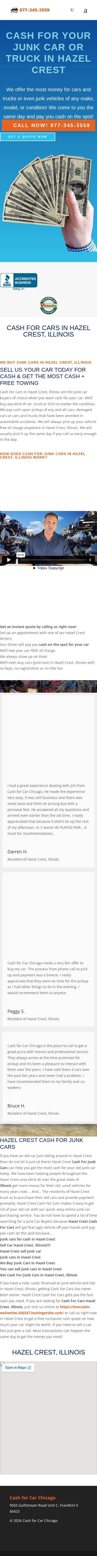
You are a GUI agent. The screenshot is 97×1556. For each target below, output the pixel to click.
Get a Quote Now (27, 137)
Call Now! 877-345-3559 (51, 125)
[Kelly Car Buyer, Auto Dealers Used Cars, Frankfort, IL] (18, 281)
